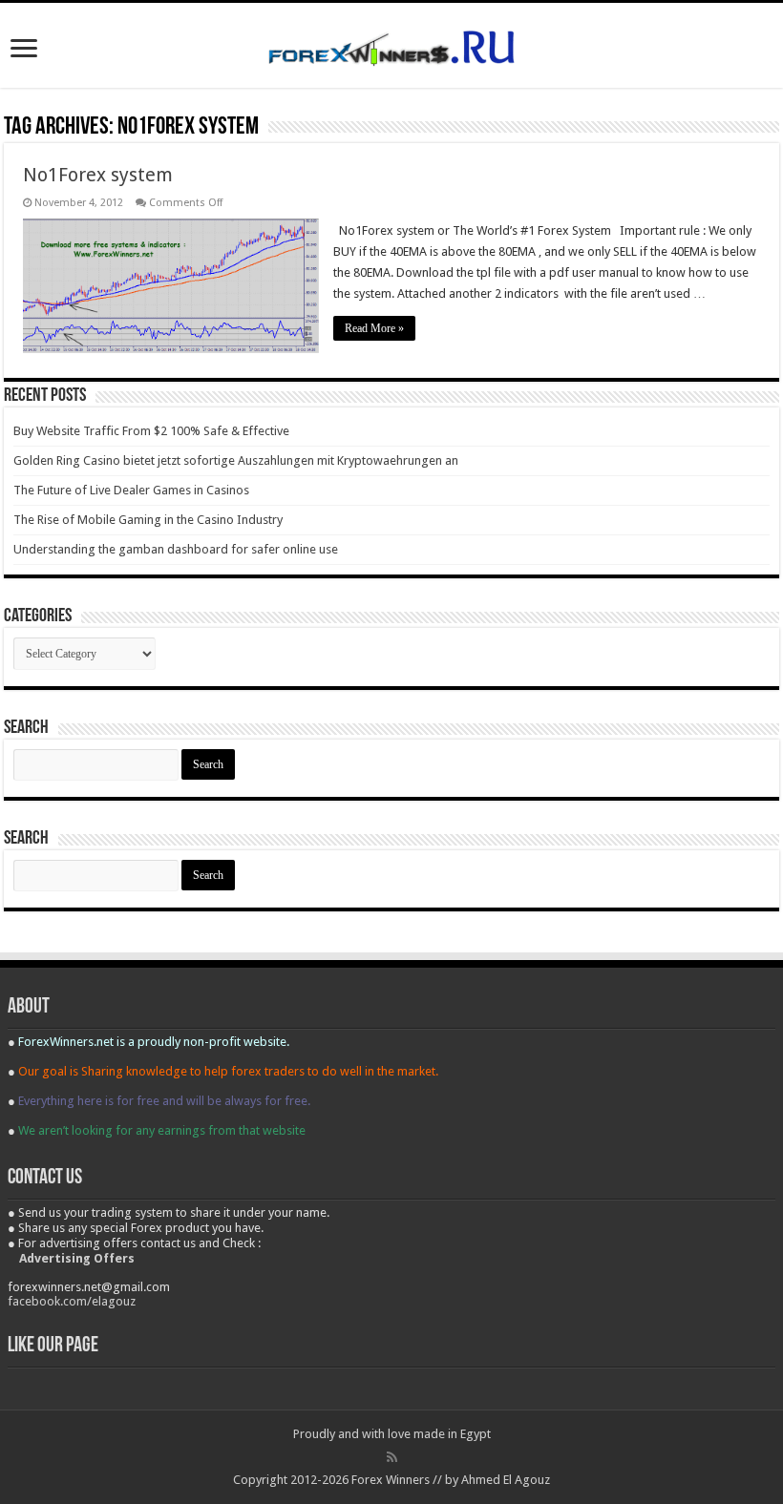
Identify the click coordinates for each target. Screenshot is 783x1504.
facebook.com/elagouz (72, 1301)
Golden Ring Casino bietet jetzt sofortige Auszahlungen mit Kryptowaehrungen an (235, 460)
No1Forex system (98, 174)
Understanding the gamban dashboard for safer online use (175, 549)
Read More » (374, 328)
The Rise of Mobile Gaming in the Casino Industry (148, 519)
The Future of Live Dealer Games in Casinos (131, 490)
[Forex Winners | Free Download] (391, 45)
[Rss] (392, 1457)
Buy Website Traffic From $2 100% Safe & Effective (151, 431)
